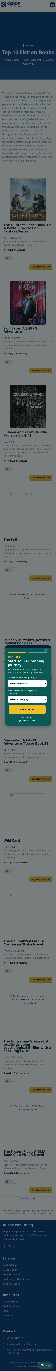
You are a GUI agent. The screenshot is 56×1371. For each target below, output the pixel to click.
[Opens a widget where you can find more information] (45, 1366)
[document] (28, 685)
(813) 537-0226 (27, 720)
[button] (46, 650)
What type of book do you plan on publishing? (22, 692)
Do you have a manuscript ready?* (22, 677)
